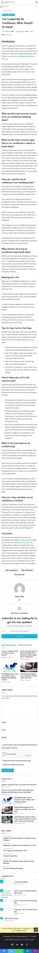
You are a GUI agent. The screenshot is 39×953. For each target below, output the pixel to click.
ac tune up (20, 574)
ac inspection (27, 570)
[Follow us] (36, 930)
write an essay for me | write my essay (22, 939)
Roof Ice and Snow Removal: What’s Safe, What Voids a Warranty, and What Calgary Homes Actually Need (28, 654)
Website (4, 737)
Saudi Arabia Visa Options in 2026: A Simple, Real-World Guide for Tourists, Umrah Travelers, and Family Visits (25, 819)
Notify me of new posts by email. (13, 764)
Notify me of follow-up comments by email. (17, 760)
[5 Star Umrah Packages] (7, 884)
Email (4, 730)
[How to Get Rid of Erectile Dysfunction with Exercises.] (7, 894)
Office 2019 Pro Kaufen (11, 918)
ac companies (12, 570)
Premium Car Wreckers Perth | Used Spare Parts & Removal (10, 653)
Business (11, 10)
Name (4, 722)
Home (5, 10)
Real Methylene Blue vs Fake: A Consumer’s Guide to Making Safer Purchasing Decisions (10, 677)
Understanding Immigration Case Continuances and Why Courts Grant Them (28, 676)
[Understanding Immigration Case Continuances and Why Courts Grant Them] (28, 667)
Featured (11, 15)
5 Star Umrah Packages (21, 882)
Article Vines (8, 31)
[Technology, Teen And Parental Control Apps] (7, 912)
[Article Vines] (9, 2)
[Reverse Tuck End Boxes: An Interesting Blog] (7, 903)
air (6, 261)
